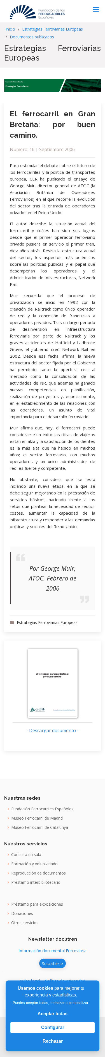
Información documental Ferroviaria (52, 950)
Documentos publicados (32, 37)
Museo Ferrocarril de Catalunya (39, 827)
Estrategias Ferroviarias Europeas (52, 29)
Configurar (52, 1027)
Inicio (10, 29)
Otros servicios (24, 923)
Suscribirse (52, 963)
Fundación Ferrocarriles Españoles (42, 809)
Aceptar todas (52, 1013)
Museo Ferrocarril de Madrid (37, 818)
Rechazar (53, 1041)
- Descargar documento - (52, 730)
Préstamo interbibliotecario (35, 882)
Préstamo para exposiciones (37, 904)
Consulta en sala (26, 855)
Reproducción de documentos (38, 873)
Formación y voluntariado (34, 864)
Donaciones (22, 913)
